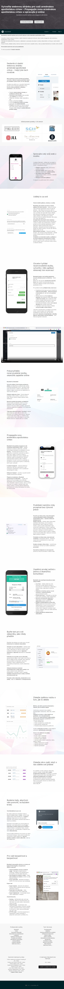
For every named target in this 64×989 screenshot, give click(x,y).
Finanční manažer (16, 942)
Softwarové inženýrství (47, 933)
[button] (32, 42)
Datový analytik (48, 936)
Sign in (60, 31)
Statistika (48, 930)
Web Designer (47, 943)
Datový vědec (47, 935)
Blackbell (34, 985)
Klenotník (16, 929)
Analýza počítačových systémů (47, 932)
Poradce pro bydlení (16, 938)
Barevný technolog (47, 942)
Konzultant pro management (16, 933)
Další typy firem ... (16, 943)
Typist (16, 930)
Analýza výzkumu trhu (16, 936)
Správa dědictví (16, 940)
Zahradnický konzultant (16, 939)
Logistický (16, 935)
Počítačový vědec (47, 940)
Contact (54, 31)
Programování (47, 929)
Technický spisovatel (16, 932)
